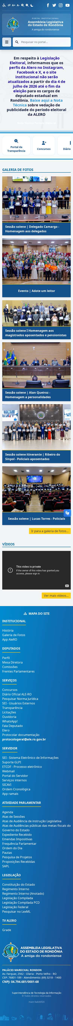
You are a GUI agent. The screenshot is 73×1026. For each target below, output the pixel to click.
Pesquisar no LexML (16, 911)
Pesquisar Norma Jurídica (20, 699)
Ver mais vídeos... (56, 595)
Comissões (10, 667)
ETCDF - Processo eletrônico (22, 767)
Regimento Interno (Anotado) (23, 893)
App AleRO (9, 639)
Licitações (9, 712)
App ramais (10, 794)
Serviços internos (14, 780)
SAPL (5, 866)
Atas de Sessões (13, 817)
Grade (6, 930)
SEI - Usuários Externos (18, 703)
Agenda (7, 812)
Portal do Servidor (15, 776)
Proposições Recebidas (18, 862)
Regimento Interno (15, 889)
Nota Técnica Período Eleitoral (36, 123)
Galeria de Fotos (13, 635)
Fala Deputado (12, 726)
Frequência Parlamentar (19, 844)
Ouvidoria (9, 717)
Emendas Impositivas (17, 839)
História (7, 630)
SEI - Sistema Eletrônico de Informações (30, 758)
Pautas (7, 853)
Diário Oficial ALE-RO (17, 694)
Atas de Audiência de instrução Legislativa (31, 821)
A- (18, 5)
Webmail (8, 771)
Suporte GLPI (11, 762)
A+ (13, 5)
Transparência (12, 708)
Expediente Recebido (17, 835)
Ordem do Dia (12, 848)
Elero (6, 730)
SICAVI (6, 785)
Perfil (6, 658)
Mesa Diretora (12, 662)
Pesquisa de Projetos (17, 857)
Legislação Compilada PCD (21, 902)
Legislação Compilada (17, 898)
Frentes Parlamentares (18, 671)
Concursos (9, 690)
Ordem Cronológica (16, 789)
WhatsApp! (10, 721)
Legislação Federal (15, 907)
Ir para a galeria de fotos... (50, 531)
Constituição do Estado (18, 884)
